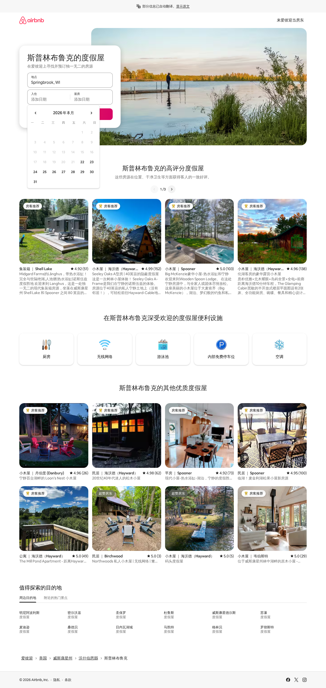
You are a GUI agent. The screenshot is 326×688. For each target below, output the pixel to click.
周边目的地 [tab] (27, 598)
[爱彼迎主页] (31, 20)
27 (63, 172)
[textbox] (48, 99)
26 (54, 172)
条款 (68, 680)
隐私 (56, 680)
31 (35, 182)
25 (45, 172)
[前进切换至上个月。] (35, 113)
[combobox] (70, 82)
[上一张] (154, 189)
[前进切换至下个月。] (91, 113)
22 (82, 162)
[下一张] (171, 189)
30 (92, 172)
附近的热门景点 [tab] (56, 598)
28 (73, 172)
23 (92, 162)
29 (82, 172)
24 (35, 172)
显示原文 (183, 6)
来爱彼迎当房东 (290, 20)
